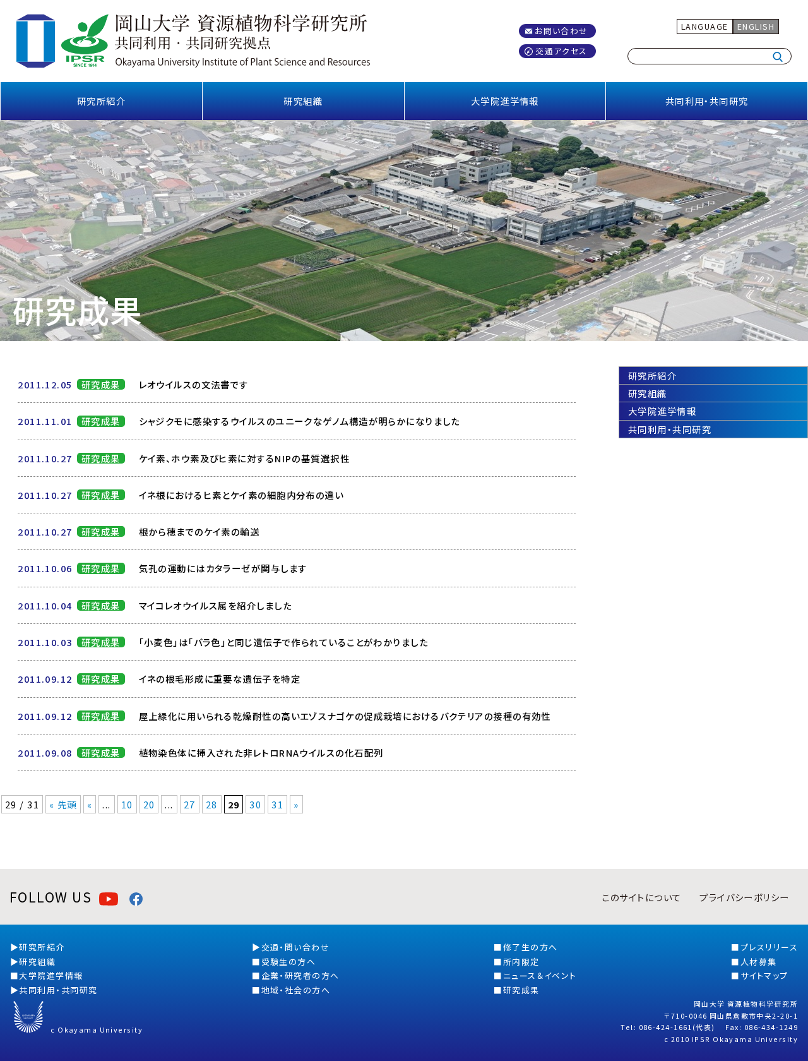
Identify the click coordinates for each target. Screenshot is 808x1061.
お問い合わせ (561, 31)
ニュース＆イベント (540, 975)
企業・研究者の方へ (300, 975)
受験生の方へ (288, 962)
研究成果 (521, 990)
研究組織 (303, 100)
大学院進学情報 (505, 100)
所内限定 (521, 962)
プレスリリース (769, 947)
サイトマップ (764, 975)
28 (212, 804)
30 (255, 804)
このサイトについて (641, 897)
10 (127, 804)
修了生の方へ (530, 947)
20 (149, 804)
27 (190, 804)
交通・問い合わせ (295, 947)
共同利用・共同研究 (707, 100)
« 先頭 (63, 804)
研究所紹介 (101, 100)
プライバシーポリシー (744, 897)
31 (277, 804)
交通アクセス (561, 51)
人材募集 (758, 962)
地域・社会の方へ (296, 990)
